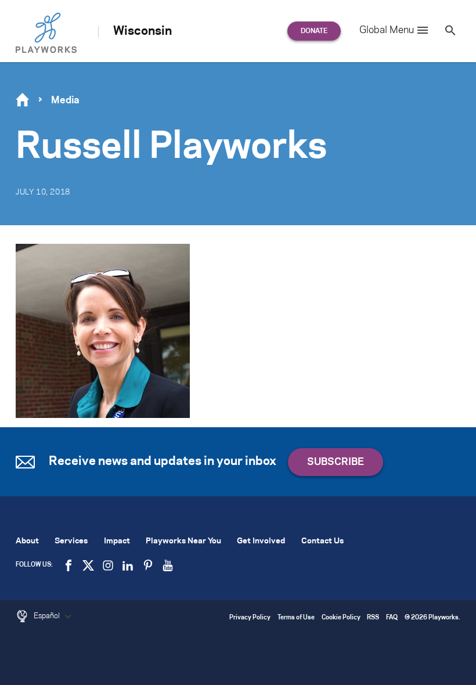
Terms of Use (296, 618)
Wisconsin (142, 31)
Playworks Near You (183, 541)
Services (71, 541)
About (27, 541)
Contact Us (322, 541)
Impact (117, 541)
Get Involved (261, 541)
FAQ (392, 618)
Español (48, 615)
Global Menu (386, 30)
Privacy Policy (250, 618)
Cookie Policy (341, 618)
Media (65, 100)
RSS (373, 618)
